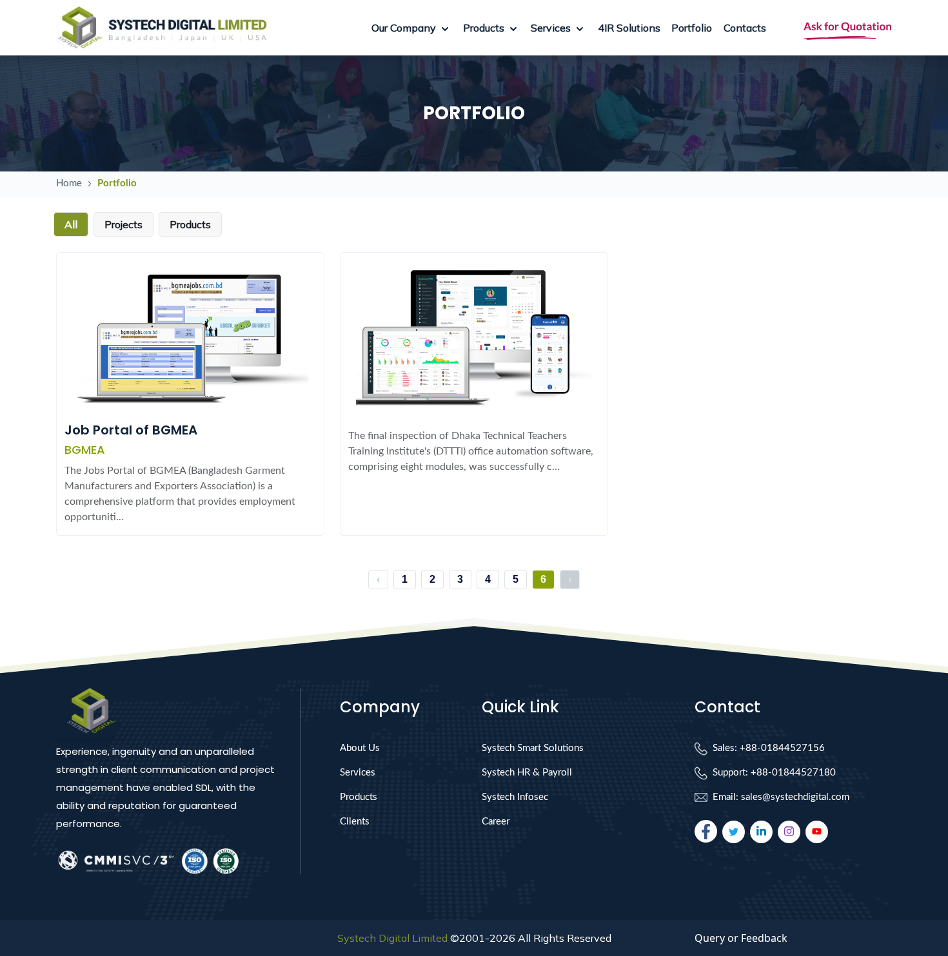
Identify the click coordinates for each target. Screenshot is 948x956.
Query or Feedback (741, 938)
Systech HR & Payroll (527, 772)
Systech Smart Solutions (533, 748)
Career (495, 821)
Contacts (745, 27)
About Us (360, 748)
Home (69, 183)
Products (358, 797)
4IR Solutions (629, 27)
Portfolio (691, 27)
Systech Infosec (515, 797)
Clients (355, 821)
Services (357, 772)
